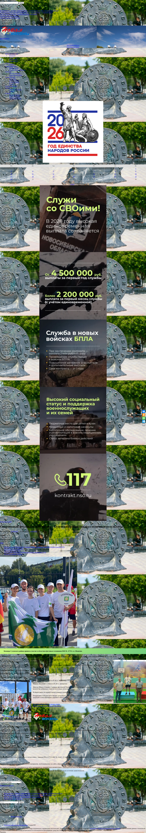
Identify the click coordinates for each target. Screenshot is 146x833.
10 (11, 174)
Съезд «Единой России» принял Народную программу (18, 14)
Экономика (8, 71)
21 (94, 176)
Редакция (7, 93)
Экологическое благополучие (10, 18)
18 (33, 176)
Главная (7, 62)
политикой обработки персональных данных (105, 828)
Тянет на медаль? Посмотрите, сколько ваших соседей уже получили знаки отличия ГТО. (34, 547)
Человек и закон (13, 68)
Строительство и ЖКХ (15, 75)
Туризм (11, 84)
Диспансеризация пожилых (9, 16)
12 (53, 174)
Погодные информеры (73, 47)
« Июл (72, 184)
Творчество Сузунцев (15, 89)
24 (11, 179)
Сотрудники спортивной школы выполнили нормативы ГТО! (25, 552)
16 (136, 174)
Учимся (11, 57)
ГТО (1, 543)
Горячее (11, 64)
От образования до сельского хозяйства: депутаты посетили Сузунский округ (26, 12)
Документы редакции (15, 98)
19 (53, 176)
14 (94, 174)
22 (115, 176)
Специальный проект (11, 86)
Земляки (7, 88)
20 (74, 176)
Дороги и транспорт (15, 73)
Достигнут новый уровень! (13, 554)
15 (115, 174)
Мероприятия (13, 59)
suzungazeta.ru (4, 38)
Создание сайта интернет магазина (16, 825)
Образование (12, 79)
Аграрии (11, 91)
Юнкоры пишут (13, 61)
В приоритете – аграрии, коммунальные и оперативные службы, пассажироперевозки (29, 11)
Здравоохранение (14, 82)
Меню (2, 50)
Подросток (12, 55)
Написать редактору (15, 96)
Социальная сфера (10, 77)
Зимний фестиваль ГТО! (12, 550)
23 (136, 176)
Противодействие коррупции (17, 70)
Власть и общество (10, 66)
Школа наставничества (11, 54)
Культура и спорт (14, 80)
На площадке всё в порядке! (13, 549)
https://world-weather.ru (73, 45)
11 (32, 174)
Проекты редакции (14, 95)
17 (11, 176)
